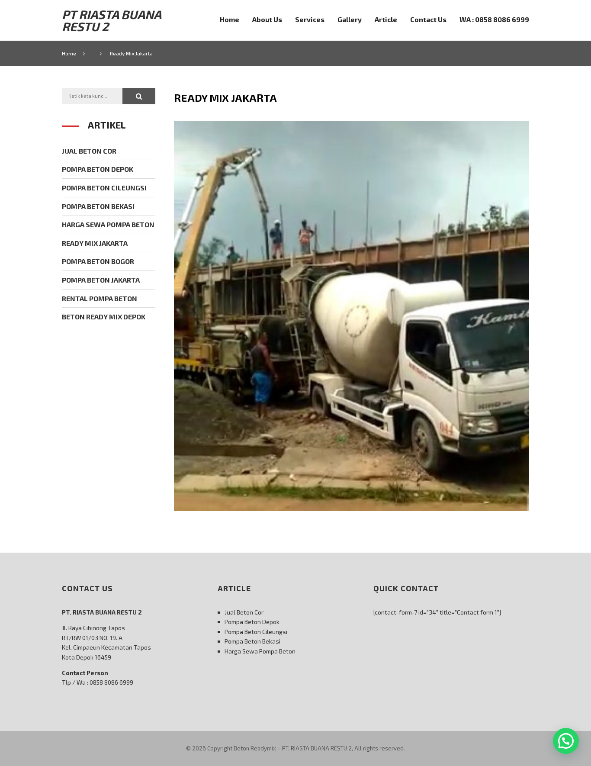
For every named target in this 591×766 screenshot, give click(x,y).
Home (229, 19)
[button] (138, 96)
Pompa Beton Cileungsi (104, 187)
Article (386, 19)
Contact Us (428, 19)
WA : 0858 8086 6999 (494, 19)
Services (309, 19)
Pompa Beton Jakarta (101, 280)
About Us (267, 19)
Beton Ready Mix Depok (103, 316)
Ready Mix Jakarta (95, 243)
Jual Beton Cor (89, 151)
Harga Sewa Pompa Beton (108, 224)
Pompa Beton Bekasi (98, 206)
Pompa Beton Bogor (98, 261)
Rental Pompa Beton (99, 298)
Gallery (349, 19)
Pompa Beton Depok (97, 169)
